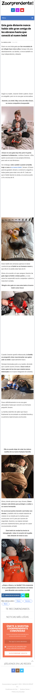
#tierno (5, 604)
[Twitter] (22, 670)
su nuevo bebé (16, 167)
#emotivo (27, 601)
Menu (4, 18)
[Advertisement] (17, 74)
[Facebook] (13, 670)
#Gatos (19, 601)
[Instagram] (18, 670)
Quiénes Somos (24, 689)
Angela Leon (7, 42)
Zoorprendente (6, 684)
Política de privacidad (18, 691)
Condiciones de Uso (11, 689)
